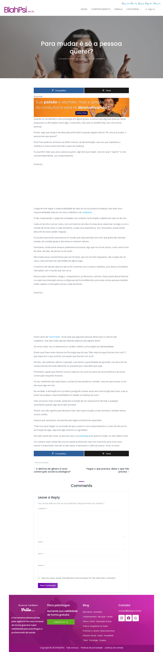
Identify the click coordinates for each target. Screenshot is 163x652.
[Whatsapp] (135, 618)
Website (41, 565)
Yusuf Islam (54, 336)
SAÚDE (84, 9)
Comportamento (81, 36)
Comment (42, 508)
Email (41, 554)
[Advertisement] (81, 183)
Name (41, 542)
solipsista (87, 212)
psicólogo (84, 435)
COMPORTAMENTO (100, 9)
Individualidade (42, 463)
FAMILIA (118, 9)
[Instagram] (121, 618)
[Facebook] (128, 618)
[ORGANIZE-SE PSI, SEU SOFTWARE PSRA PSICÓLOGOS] (81, 107)
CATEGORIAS (132, 9)
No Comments (99, 59)
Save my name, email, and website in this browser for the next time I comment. (78, 578)
